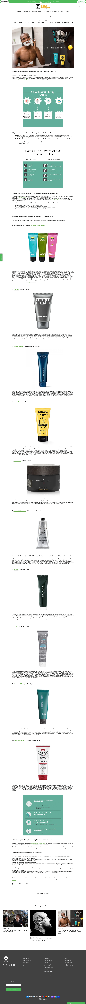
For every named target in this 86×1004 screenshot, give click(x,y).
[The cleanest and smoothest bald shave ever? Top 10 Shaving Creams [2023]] (70, 918)
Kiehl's (16, 626)
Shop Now (18, 11)
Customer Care (68, 962)
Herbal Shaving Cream (37, 225)
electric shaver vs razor (57, 199)
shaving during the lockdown (38, 843)
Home (13, 16)
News (16, 16)
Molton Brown (18, 346)
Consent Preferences (43, 999)
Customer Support (48, 960)
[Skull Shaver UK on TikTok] (11, 965)
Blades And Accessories (57, 11)
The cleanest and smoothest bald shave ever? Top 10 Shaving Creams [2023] (69, 931)
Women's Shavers (36, 11)
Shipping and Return (48, 967)
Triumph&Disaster (20, 511)
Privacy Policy (47, 964)
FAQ (66, 958)
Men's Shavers (26, 11)
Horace (16, 569)
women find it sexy (23, 197)
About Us (46, 962)
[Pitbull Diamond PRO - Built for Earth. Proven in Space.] (15, 918)
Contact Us (46, 958)
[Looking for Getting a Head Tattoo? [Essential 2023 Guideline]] (43, 923)
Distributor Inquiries (69, 965)
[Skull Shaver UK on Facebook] (3, 965)
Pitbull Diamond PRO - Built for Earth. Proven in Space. (15, 930)
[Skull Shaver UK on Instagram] (9, 965)
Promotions (67, 11)
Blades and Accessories (28, 964)
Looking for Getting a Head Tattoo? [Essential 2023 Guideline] (41, 939)
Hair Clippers (46, 11)
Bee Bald (17, 402)
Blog (66, 964)
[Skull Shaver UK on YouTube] (14, 965)
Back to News (44, 893)
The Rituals (17, 461)
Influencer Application (49, 974)
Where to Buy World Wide (50, 973)
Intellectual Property (49, 971)
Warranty (46, 969)
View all (81, 906)
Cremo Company (19, 740)
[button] (1, 257)
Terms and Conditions (49, 965)
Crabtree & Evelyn (20, 684)
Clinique (16, 289)
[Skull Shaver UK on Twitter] (6, 965)
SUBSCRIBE (13, 989)
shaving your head (22, 79)
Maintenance (68, 960)
